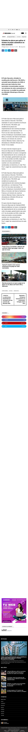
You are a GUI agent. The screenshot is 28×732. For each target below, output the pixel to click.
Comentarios (6, 723)
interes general (5, 290)
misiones (2, 711)
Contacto (22, 730)
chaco (2, 701)
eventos (2, 707)
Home (5, 730)
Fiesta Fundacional (14, 731)
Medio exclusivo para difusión (13, 730)
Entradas (5, 722)
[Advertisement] (14, 14)
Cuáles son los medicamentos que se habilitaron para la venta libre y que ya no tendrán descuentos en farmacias (14, 658)
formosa (2, 709)
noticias (10, 290)
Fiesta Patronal (22, 731)
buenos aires (3, 699)
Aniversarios (7, 731)
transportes (22, 46)
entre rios (3, 705)
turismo (2, 715)
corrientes (12, 36)
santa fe (2, 713)
